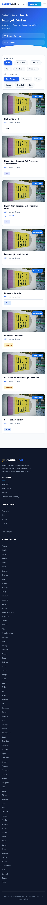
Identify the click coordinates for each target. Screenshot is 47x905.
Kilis (3, 870)
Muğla (4, 666)
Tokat (4, 658)
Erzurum (15, 15)
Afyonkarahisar (7, 633)
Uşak (4, 791)
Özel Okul (35, 63)
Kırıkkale (5, 824)
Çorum (4, 712)
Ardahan (5, 820)
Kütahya (5, 724)
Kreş (38, 79)
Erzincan (5, 812)
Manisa (4, 608)
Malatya (5, 637)
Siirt (3, 720)
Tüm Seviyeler (11, 79)
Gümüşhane (6, 866)
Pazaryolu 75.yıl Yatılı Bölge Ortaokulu (21, 378)
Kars (3, 691)
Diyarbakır (5, 575)
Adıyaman (5, 616)
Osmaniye (6, 758)
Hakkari (5, 816)
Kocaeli (4, 654)
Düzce (4, 774)
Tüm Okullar (6, 488)
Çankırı (4, 845)
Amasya (5, 766)
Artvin (4, 841)
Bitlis (3, 704)
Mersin (4, 604)
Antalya (4, 550)
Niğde (4, 754)
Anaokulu (33, 69)
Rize (3, 787)
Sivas (4, 679)
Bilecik (4, 862)
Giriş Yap (21, 4)
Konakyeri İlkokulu (12, 293)
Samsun (5, 596)
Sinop (4, 849)
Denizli (4, 670)
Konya (4, 567)
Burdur (4, 778)
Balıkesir (5, 650)
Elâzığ (4, 882)
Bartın (4, 837)
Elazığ (4, 737)
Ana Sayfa (5, 15)
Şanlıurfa (5, 571)
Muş (3, 683)
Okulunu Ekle (34, 4)
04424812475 (11, 216)
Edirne (4, 795)
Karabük (5, 853)
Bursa (4, 554)
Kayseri (5, 625)
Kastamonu (6, 733)
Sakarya (5, 646)
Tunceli (4, 878)
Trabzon (5, 662)
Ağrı (3, 629)
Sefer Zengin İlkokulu (14, 420)
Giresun (5, 745)
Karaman (5, 799)
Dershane (19, 69)
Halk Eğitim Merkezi (13, 119)
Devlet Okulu (21, 63)
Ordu (4, 687)
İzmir (4, 563)
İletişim (4, 493)
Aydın (4, 641)
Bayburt (5, 874)
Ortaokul (20, 85)
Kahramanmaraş (8, 612)
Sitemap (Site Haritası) (10, 497)
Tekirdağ (5, 741)
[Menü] (45, 4)
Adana (4, 583)
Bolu (3, 808)
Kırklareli (5, 828)
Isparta (4, 729)
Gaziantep (6, 600)
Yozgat (4, 675)
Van (3, 579)
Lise (31, 85)
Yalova (4, 857)
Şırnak (4, 695)
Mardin (4, 621)
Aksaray (5, 716)
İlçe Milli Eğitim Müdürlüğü (16, 254)
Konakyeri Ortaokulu (13, 335)
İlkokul (8, 85)
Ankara (4, 546)
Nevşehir (5, 783)
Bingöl (4, 762)
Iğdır (3, 803)
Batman (5, 700)
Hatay (4, 592)
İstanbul (5, 558)
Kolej (8, 69)
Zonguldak (6, 708)
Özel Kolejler (7, 532)
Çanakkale (6, 770)
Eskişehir (5, 749)
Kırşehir (5, 832)
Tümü (8, 63)
